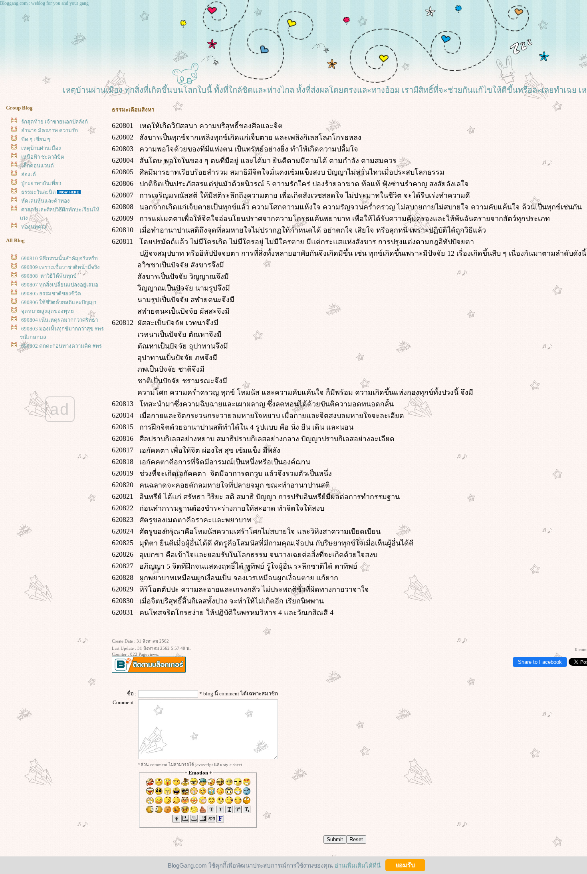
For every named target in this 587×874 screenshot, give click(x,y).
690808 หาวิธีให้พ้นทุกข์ (49, 276)
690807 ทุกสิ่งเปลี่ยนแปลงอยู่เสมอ (59, 285)
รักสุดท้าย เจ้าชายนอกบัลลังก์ (54, 122)
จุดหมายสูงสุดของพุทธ (47, 311)
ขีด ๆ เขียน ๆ (35, 139)
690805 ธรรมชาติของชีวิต (51, 294)
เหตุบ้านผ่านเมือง (41, 148)
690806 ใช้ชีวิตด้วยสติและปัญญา (58, 302)
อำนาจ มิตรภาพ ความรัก (49, 130)
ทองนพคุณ (33, 227)
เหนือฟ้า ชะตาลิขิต (42, 157)
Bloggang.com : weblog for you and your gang (44, 3)
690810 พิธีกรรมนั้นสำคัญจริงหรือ (59, 258)
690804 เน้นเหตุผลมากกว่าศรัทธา (59, 320)
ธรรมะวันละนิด (38, 192)
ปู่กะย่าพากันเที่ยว (41, 183)
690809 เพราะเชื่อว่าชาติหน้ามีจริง (60, 267)
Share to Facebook (540, 662)
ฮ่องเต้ (28, 174)
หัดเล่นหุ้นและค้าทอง (45, 201)
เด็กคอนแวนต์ (37, 166)
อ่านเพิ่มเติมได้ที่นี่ (358, 865)
